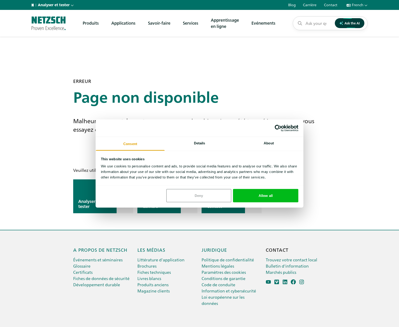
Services (190, 23)
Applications (123, 23)
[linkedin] (285, 282)
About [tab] (269, 143)
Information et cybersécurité (229, 291)
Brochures (147, 266)
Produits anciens (153, 284)
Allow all (266, 195)
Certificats (83, 272)
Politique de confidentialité (228, 260)
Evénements (263, 23)
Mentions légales (218, 266)
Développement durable (96, 284)
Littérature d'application (160, 260)
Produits (91, 23)
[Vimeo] (276, 282)
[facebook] (293, 282)
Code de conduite (218, 284)
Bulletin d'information (287, 266)
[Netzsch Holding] (34, 5)
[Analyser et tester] (49, 23)
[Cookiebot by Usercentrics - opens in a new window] (278, 128)
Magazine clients (153, 291)
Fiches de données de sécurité (101, 278)
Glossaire (82, 266)
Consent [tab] (130, 144)
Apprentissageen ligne (225, 23)
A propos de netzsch (100, 249)
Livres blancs (149, 278)
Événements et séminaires (98, 260)
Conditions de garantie (223, 278)
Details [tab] (199, 143)
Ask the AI (352, 23)
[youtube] (268, 282)
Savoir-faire (159, 23)
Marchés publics (281, 272)
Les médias (151, 249)
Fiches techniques (154, 272)
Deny (199, 195)
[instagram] (301, 282)
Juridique (214, 249)
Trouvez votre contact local (291, 260)
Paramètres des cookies (224, 272)
